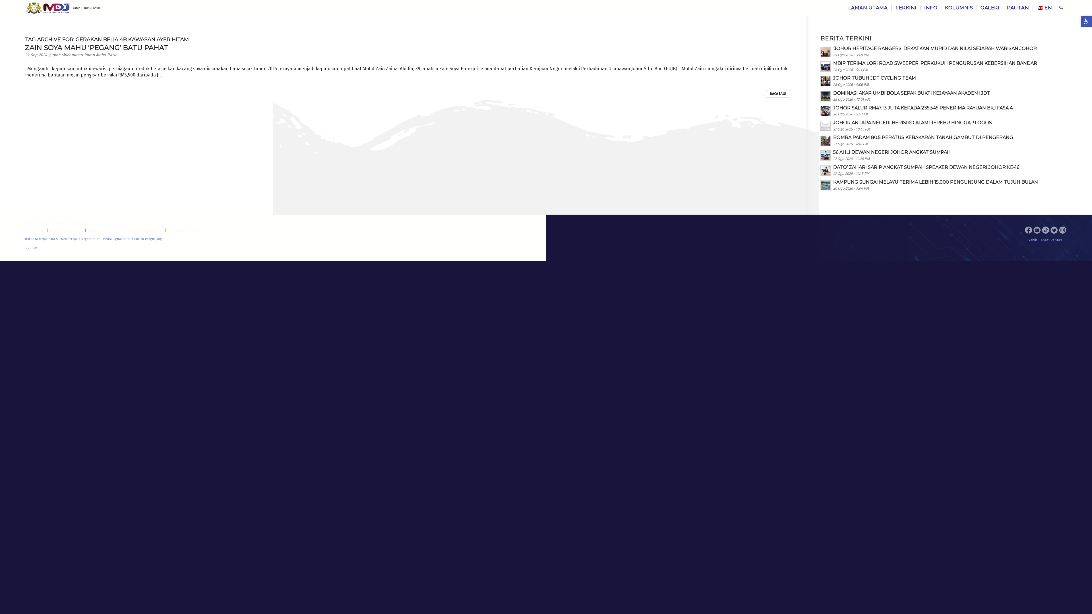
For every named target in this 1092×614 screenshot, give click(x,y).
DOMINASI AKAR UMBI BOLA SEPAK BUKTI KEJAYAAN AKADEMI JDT (911, 93)
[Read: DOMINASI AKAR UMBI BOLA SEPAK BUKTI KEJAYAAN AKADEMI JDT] (825, 96)
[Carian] (1061, 8)
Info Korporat (61, 230)
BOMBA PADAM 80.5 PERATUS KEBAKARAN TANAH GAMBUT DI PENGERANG (923, 137)
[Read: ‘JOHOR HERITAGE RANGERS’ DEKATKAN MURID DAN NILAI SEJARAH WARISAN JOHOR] (825, 52)
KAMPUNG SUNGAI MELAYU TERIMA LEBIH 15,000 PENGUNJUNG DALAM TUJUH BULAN (935, 182)
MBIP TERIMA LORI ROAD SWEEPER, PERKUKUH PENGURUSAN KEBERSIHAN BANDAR (935, 63)
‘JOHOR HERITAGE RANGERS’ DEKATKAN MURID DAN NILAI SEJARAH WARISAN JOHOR (935, 48)
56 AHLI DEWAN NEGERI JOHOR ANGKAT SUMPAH (892, 152)
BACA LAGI (778, 94)
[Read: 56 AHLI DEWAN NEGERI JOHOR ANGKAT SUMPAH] (825, 155)
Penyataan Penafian (184, 230)
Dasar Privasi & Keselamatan (139, 230)
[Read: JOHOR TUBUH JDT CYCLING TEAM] (825, 81)
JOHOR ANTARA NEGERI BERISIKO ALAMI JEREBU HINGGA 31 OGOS (912, 122)
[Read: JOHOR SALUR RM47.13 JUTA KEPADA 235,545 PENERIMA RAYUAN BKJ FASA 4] (825, 111)
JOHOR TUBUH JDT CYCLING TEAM (874, 78)
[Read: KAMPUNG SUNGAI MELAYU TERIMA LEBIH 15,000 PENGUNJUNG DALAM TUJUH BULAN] (825, 185)
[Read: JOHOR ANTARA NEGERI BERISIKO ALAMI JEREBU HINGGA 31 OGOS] (825, 126)
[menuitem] (868, 8)
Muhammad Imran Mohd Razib (89, 55)
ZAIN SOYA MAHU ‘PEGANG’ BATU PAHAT (96, 47)
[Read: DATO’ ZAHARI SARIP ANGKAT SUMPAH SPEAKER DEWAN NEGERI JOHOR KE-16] (825, 170)
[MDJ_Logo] (63, 8)
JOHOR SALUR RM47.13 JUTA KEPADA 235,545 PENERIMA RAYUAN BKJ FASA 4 (923, 108)
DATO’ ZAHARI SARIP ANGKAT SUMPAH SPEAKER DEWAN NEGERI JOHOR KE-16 (926, 167)
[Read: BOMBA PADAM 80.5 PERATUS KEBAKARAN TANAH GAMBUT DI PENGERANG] (825, 141)
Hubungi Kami (99, 230)
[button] (1086, 21)
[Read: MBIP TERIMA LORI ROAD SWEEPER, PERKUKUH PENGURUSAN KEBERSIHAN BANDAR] (825, 66)
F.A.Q (80, 230)
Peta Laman (35, 230)
